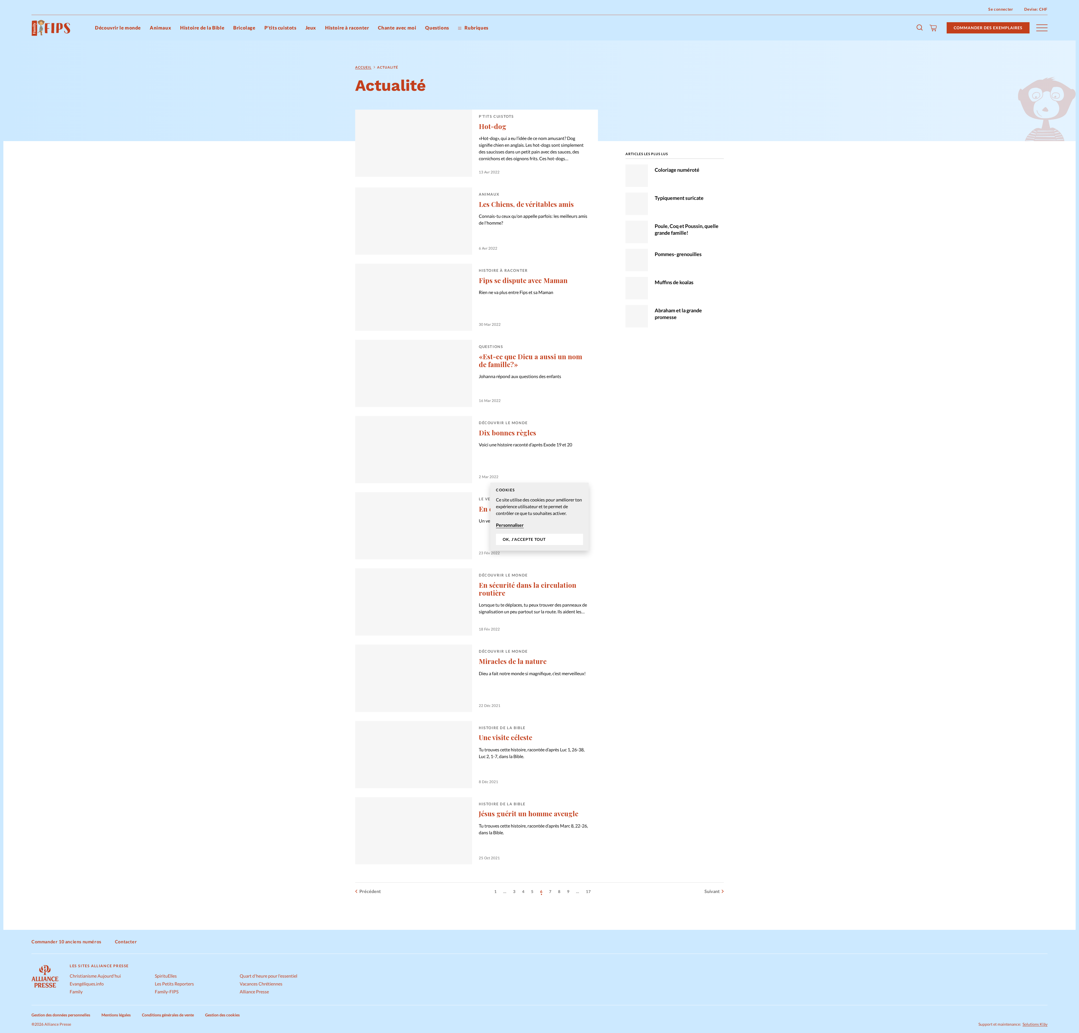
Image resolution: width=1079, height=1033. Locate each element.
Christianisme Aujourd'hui (95, 975)
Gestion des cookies (222, 1014)
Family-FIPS (166, 991)
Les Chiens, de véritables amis (526, 204)
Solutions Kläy (1035, 1024)
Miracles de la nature (513, 661)
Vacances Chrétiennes (261, 983)
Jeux (310, 28)
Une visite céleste (505, 737)
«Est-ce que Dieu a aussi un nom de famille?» (530, 360)
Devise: (1036, 9)
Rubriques (476, 28)
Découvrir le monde (118, 28)
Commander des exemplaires (988, 27)
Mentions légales (116, 1014)
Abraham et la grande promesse (678, 313)
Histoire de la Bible (202, 28)
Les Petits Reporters (174, 983)
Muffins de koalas (674, 282)
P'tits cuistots (280, 28)
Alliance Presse (254, 991)
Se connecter (1000, 9)
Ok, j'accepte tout (524, 539)
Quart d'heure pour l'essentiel (268, 975)
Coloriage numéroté (677, 170)
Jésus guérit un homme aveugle (528, 813)
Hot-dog (492, 126)
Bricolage (244, 28)
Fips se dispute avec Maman (523, 280)
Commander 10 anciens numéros (66, 941)
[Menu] (1042, 27)
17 (588, 891)
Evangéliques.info (87, 983)
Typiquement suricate (679, 198)
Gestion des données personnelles (60, 1014)
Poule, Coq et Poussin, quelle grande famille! (686, 229)
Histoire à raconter (347, 28)
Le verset (490, 499)
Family (76, 991)
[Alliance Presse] (44, 988)
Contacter (126, 941)
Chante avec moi (397, 28)
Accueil (363, 67)
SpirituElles (166, 975)
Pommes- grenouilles (678, 254)
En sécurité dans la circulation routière (527, 588)
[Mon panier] (933, 28)
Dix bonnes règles (507, 432)
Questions (437, 28)
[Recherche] (920, 28)
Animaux (160, 28)
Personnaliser (510, 525)
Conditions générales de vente (168, 1014)
